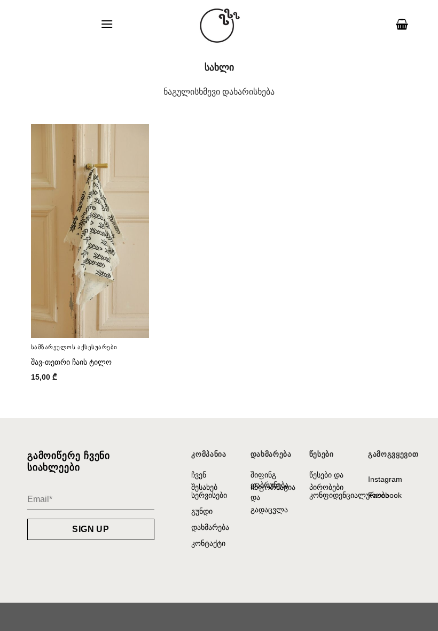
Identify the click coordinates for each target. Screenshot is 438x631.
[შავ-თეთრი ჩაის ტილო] (90, 231)
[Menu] (106, 24)
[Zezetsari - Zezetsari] (219, 24)
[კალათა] (402, 24)
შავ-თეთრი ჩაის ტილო (71, 362)
